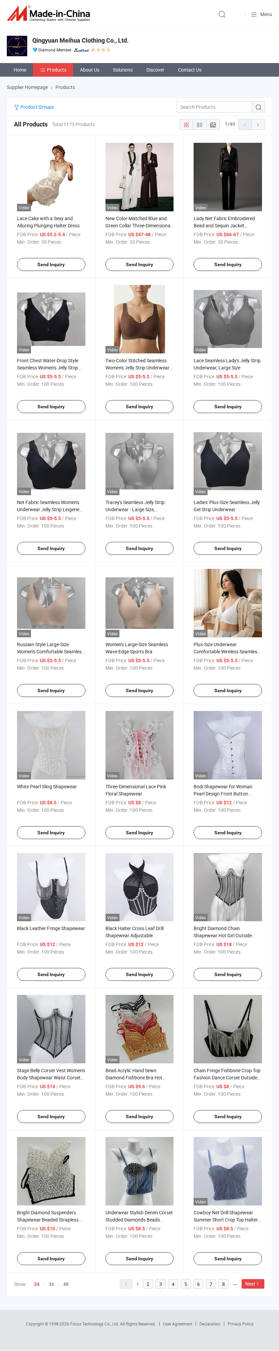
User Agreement (177, 1323)
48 (66, 1284)
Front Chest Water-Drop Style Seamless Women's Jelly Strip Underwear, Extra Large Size (47, 367)
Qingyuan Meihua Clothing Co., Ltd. (80, 40)
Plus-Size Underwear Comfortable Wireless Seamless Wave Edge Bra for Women (227, 651)
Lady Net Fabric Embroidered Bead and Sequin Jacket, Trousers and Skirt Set (224, 225)
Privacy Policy (240, 1323)
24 (36, 1284)
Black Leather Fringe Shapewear (51, 928)
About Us (89, 69)
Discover (155, 69)
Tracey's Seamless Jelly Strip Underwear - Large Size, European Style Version (135, 509)
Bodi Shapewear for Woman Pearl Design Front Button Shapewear (223, 793)
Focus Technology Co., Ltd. (95, 1323)
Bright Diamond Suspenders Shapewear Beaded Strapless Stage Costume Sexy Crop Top (48, 1219)
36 (51, 1284)
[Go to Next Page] (258, 124)
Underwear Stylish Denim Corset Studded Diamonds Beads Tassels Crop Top (139, 1219)
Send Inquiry (51, 264)
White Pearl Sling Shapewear (47, 786)
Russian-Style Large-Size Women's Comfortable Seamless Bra (50, 651)
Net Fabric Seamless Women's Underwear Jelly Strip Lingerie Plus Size (48, 509)
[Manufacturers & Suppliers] (50, 13)
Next (250, 1283)
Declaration (209, 1323)
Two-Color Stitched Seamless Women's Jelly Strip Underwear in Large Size (137, 367)
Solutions (123, 69)
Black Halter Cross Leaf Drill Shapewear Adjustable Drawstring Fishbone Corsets (136, 935)
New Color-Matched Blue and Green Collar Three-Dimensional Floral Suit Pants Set (138, 225)
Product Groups (36, 107)
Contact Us (189, 69)
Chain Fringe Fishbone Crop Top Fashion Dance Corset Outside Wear (227, 1077)
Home (20, 69)
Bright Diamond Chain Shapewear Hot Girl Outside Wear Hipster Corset (223, 935)
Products (56, 69)
